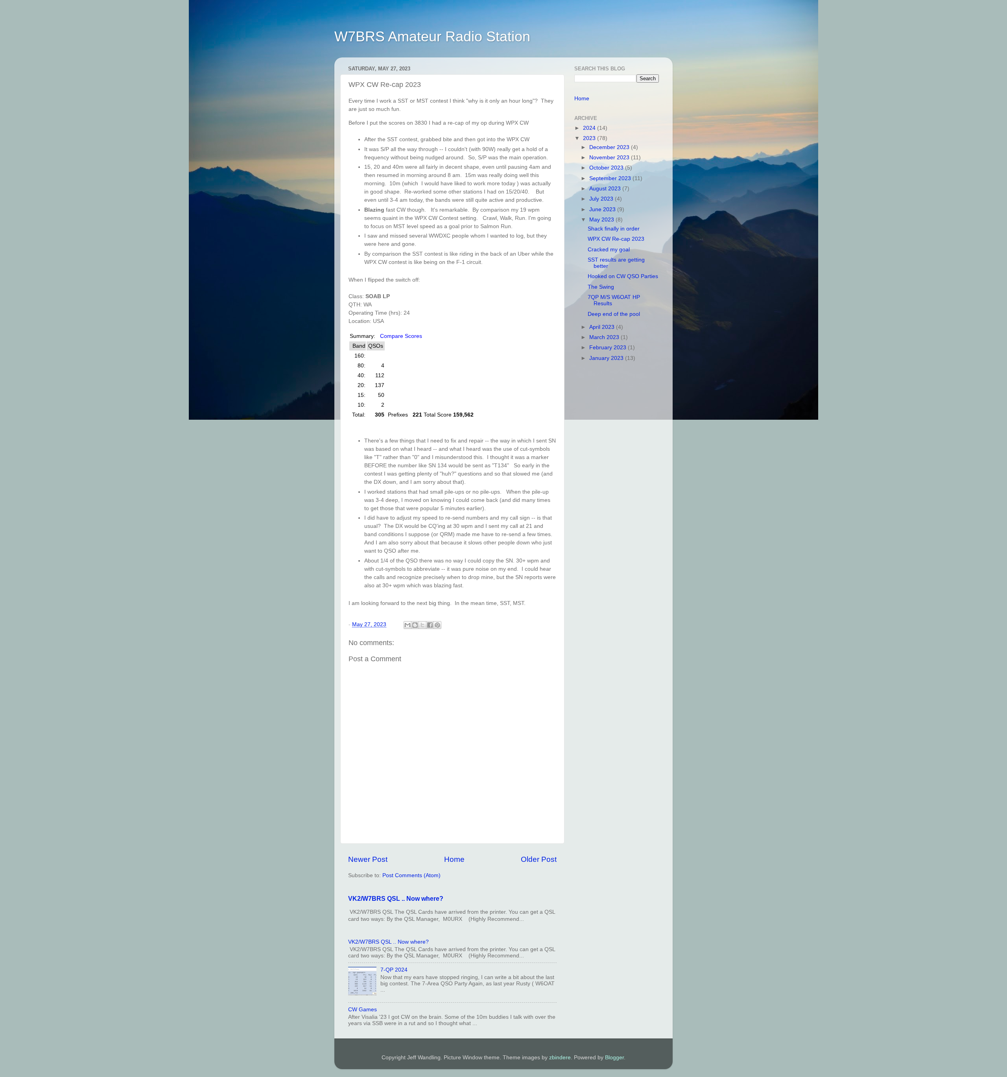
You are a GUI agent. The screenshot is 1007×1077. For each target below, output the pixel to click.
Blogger (614, 1057)
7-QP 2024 (394, 970)
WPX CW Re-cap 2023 (616, 239)
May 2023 (602, 220)
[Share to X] (422, 625)
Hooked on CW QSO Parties (623, 276)
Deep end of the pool (614, 314)
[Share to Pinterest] (437, 625)
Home (454, 859)
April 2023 (602, 327)
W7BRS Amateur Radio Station (432, 36)
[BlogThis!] (415, 625)
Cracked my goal (609, 250)
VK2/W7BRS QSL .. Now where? (395, 898)
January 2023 (607, 358)
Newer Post (367, 859)
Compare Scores (401, 336)
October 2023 (607, 168)
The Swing (601, 287)
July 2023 (602, 199)
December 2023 (610, 147)
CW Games (362, 1009)
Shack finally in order (614, 229)
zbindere (560, 1057)
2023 (590, 138)
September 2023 (611, 178)
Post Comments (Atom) (411, 875)
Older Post (539, 859)
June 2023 (603, 209)
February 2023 (608, 347)
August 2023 (605, 189)
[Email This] (407, 625)
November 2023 (610, 157)
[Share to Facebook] (430, 625)
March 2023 (605, 337)
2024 (590, 128)
